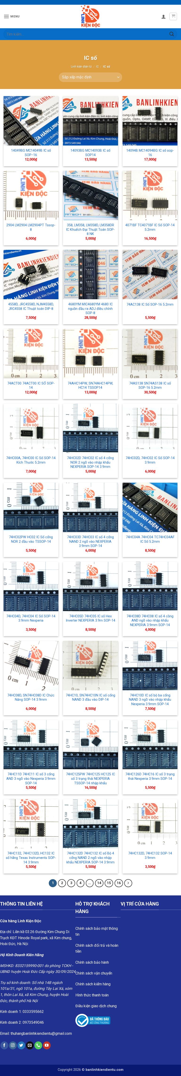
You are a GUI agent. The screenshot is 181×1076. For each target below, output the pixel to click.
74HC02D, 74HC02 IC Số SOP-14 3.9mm (150, 460)
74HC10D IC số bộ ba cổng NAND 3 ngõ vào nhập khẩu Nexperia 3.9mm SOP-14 (150, 699)
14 (99, 883)
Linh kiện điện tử (81, 66)
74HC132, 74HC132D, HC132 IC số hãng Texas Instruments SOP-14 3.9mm (31, 857)
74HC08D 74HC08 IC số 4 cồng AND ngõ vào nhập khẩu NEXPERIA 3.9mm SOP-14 (150, 620)
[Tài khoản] (163, 16)
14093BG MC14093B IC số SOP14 (90, 153)
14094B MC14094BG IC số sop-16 (150, 153)
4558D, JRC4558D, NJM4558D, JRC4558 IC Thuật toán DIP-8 (31, 306)
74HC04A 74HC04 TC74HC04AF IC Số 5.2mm (150, 539)
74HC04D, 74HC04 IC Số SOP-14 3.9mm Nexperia (30, 618)
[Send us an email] (30, 1045)
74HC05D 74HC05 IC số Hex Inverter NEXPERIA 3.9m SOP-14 (90, 618)
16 (119, 883)
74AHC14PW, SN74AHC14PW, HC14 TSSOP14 (90, 385)
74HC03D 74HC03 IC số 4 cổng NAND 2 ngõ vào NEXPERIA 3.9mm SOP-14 (90, 541)
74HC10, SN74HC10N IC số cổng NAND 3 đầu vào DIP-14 (90, 697)
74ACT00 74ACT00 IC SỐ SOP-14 (31, 385)
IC (97, 66)
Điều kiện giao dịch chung (96, 1006)
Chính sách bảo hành (92, 962)
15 (109, 883)
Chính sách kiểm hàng (93, 984)
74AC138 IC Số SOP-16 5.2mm (150, 305)
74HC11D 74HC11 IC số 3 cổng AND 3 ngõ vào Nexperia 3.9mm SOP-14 (30, 778)
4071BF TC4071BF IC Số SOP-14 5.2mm (150, 227)
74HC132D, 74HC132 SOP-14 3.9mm (150, 855)
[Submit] (172, 34)
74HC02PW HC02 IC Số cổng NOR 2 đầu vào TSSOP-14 (31, 539)
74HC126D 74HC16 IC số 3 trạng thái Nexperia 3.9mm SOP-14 (150, 776)
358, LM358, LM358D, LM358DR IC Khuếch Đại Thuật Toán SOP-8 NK (90, 229)
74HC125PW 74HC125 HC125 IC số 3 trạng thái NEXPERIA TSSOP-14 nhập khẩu (90, 778)
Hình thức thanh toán (92, 995)
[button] (12, 16)
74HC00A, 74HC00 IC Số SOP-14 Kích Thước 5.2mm (31, 460)
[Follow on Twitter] (21, 1045)
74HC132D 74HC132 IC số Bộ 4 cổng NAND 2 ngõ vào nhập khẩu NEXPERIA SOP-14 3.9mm (90, 857)
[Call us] (38, 1045)
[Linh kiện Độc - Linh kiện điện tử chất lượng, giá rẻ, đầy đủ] (90, 16)
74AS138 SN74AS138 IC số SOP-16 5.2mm (150, 385)
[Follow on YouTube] (47, 1045)
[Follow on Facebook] (4, 1045)
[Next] (128, 883)
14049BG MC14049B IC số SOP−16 (31, 153)
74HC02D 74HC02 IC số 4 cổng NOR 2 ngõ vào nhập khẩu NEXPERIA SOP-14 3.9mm (90, 462)
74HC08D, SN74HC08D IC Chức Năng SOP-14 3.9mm (30, 697)
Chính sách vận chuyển (93, 973)
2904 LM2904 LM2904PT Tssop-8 (30, 227)
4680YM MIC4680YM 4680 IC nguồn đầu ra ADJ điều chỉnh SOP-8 (90, 308)
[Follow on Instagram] (13, 1045)
